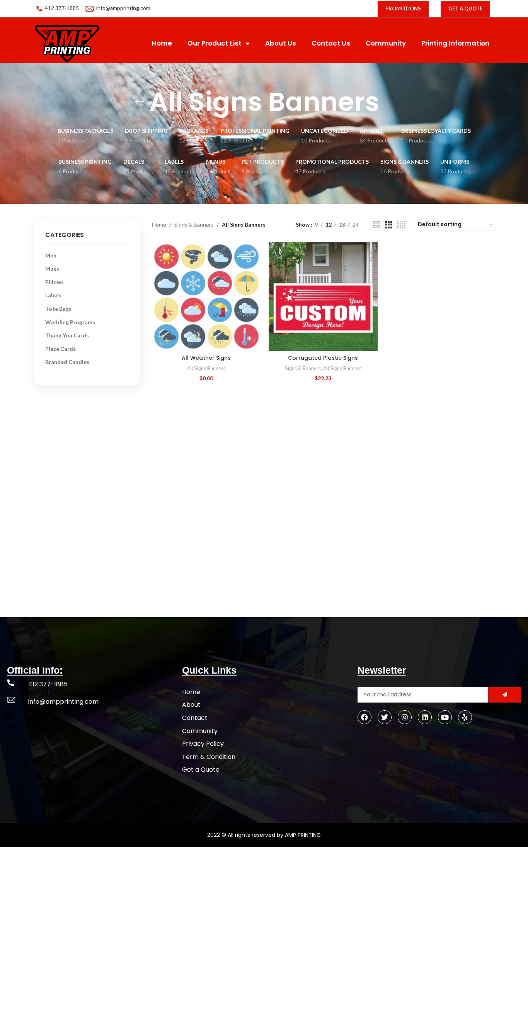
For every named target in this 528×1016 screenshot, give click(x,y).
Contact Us (331, 43)
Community (386, 43)
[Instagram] (405, 717)
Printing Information (455, 43)
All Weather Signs (206, 358)
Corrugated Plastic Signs (323, 358)
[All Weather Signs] (206, 296)
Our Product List (214, 43)
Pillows (54, 282)
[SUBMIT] (504, 695)
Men (50, 255)
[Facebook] (364, 717)
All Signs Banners (206, 368)
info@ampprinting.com (123, 8)
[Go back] (139, 102)
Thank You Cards (67, 335)
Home (162, 43)
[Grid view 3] (388, 225)
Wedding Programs (70, 322)
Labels (53, 295)
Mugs (52, 268)
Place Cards (60, 348)
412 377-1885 (62, 8)
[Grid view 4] (401, 225)
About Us (280, 43)
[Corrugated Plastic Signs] (323, 296)
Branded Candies (67, 362)
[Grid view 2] (376, 225)
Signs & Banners (194, 224)
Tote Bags (58, 308)
